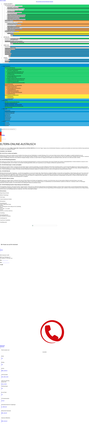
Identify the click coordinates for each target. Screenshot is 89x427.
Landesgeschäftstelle (10, 49)
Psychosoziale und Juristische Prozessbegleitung (14, 25)
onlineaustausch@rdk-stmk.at (6, 224)
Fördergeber (8, 118)
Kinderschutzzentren (12, 23)
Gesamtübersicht (9, 99)
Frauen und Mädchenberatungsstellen (16, 19)
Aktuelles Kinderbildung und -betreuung (14, 42)
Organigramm (8, 53)
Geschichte (7, 60)
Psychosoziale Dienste (10, 5)
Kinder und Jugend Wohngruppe (14, 28)
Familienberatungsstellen (13, 18)
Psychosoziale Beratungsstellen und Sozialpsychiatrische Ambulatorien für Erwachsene (16, 10)
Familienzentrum (11, 30)
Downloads (7, 120)
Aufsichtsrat (8, 50)
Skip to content (3, 0)
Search (2, 129)
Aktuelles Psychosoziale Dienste (12, 38)
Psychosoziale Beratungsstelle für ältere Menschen (14, 13)
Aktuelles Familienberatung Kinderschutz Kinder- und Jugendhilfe (14, 40)
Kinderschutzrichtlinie (10, 47)
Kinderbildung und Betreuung (12, 31)
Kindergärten (10, 32)
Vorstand (7, 59)
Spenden (7, 62)
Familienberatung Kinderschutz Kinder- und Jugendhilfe (14, 21)
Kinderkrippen (10, 34)
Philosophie (7, 46)
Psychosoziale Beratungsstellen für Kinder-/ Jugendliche (15, 7)
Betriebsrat (7, 52)
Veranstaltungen (8, 107)
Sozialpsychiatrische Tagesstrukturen (16, 16)
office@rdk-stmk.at (7, 264)
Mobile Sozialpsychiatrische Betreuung (16, 15)
